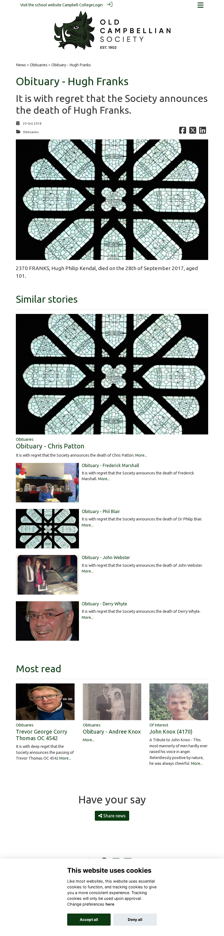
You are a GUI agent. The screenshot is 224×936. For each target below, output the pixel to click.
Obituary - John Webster (106, 557)
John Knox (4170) (171, 731)
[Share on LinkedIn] (202, 132)
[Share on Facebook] (182, 132)
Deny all (135, 919)
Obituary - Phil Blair (101, 511)
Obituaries (39, 65)
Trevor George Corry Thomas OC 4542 (41, 734)
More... (141, 455)
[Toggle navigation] (200, 5)
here (109, 904)
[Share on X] (192, 132)
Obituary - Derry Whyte (104, 603)
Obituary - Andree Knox (112, 731)
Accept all (89, 919)
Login (98, 5)
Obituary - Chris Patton (50, 446)
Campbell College (77, 5)
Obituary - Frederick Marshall (110, 465)
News (21, 65)
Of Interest (158, 725)
